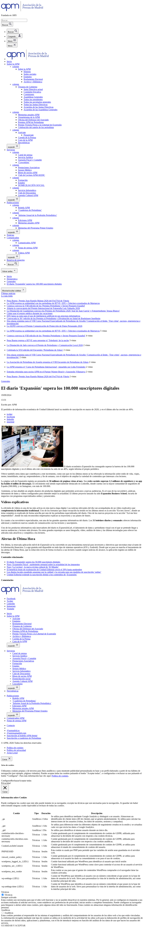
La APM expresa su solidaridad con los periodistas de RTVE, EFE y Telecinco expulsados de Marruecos (53, 331)
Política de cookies (60, 776)
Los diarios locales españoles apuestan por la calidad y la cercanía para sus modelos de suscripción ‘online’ (54, 572)
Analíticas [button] (5, 910)
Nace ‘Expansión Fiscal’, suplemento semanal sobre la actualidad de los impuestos (43, 564)
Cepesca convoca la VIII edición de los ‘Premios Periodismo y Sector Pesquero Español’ (46, 335)
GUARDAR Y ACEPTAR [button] (13, 925)
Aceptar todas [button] (25, 780)
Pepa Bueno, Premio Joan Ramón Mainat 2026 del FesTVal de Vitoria (38, 376)
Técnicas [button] (5, 892)
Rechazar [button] (15, 780)
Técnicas (8, 895)
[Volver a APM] (22, 10)
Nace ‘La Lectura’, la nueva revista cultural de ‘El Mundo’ (33, 567)
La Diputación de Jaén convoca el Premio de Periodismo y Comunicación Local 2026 (45, 345)
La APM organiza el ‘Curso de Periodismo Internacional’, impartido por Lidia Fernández (46, 367)
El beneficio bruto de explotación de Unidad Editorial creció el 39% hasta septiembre (44, 569)
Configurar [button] (6, 780)
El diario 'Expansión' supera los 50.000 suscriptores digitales (33, 562)
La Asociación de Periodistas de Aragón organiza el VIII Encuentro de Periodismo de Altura (47, 362)
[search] (13, 31)
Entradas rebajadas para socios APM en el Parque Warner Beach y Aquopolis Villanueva (46, 371)
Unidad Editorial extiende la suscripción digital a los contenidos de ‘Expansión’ (42, 574)
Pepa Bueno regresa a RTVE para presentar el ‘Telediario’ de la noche (38, 340)
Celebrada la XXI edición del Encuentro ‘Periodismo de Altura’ (35, 350)
